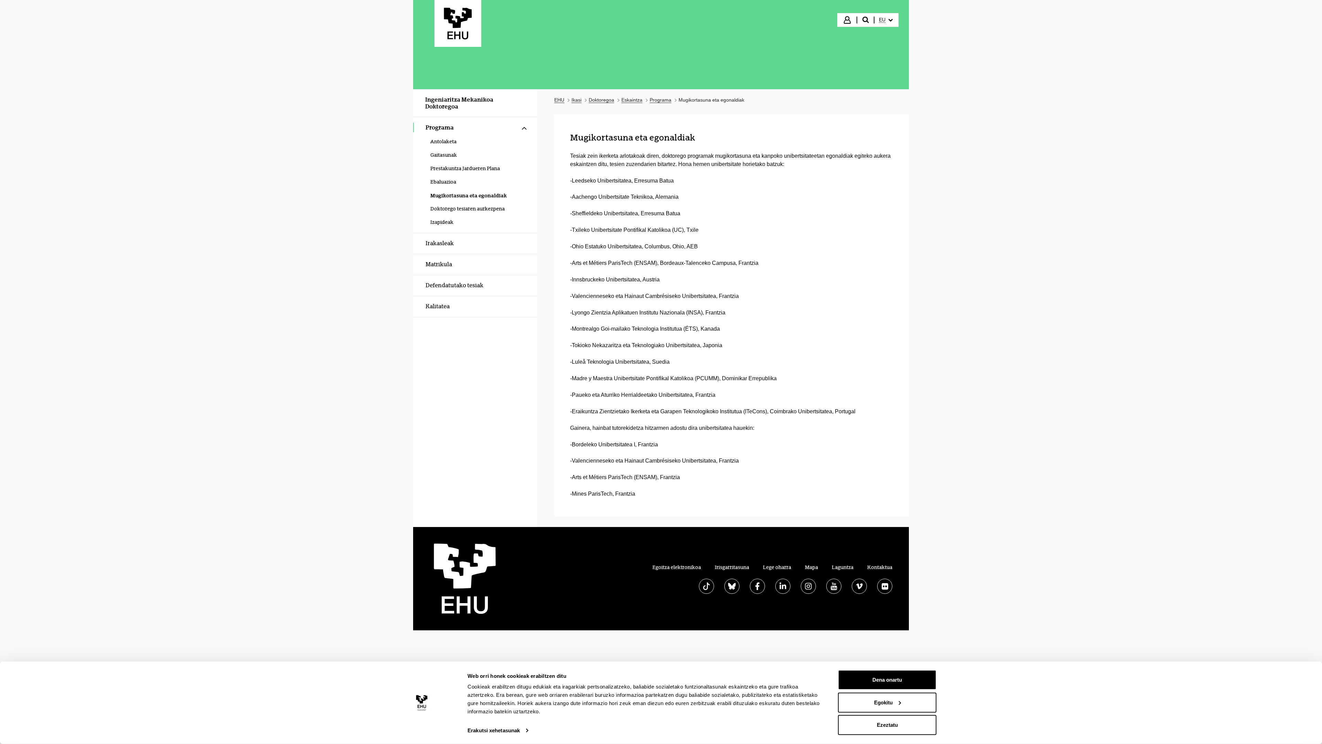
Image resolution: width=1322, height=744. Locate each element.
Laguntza (842, 567)
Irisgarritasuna (732, 567)
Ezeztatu (887, 725)
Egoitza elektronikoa (676, 567)
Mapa (811, 567)
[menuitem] (886, 20)
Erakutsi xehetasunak (494, 730)
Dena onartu (887, 680)
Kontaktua (879, 567)
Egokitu (883, 702)
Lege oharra (777, 567)
